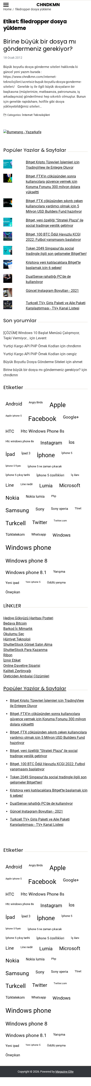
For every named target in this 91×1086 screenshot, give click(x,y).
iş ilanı (75, 475)
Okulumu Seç (13, 634)
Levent (41, 338)
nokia (12, 498)
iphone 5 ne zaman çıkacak (45, 466)
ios (71, 442)
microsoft (69, 485)
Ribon (7, 655)
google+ (71, 417)
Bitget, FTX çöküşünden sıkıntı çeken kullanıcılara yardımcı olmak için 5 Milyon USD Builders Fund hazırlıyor (54, 206)
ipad (10, 454)
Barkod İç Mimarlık (17, 629)
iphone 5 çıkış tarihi (18, 475)
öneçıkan (13, 592)
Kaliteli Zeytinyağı (17, 671)
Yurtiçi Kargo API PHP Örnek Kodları (31, 346)
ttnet (78, 508)
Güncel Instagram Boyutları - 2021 (52, 291)
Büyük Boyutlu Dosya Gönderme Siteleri (34, 362)
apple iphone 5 (14, 415)
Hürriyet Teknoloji (16, 639)
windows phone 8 (26, 561)
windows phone (28, 547)
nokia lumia (35, 496)
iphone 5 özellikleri (50, 475)
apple (57, 405)
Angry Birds (36, 402)
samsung (17, 510)
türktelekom (15, 534)
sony (40, 509)
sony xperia (59, 509)
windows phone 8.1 (26, 572)
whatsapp (38, 534)
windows (61, 535)
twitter (39, 522)
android (14, 404)
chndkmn (73, 346)
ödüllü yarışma (56, 582)
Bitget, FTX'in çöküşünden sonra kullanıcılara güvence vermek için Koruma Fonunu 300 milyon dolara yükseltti (48, 719)
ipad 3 (25, 453)
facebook (42, 418)
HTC (10, 431)
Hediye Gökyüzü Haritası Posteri (28, 618)
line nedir (27, 484)
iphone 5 (66, 453)
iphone (46, 455)
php (53, 496)
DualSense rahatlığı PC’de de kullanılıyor (41, 803)
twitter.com (60, 520)
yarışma (59, 572)
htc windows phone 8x (20, 441)
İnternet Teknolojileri (36, 114)
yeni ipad (12, 583)
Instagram (51, 443)
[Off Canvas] (6, 5)
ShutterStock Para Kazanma (25, 650)
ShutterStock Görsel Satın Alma (27, 644)
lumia (46, 485)
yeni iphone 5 (33, 582)
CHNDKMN (48, 4)
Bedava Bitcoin (15, 623)
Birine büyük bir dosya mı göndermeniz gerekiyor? (39, 45)
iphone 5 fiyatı (13, 465)
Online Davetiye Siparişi (21, 666)
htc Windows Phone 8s (42, 431)
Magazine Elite (64, 1071)
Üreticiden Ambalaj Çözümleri (26, 676)
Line (10, 485)
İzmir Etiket (12, 660)
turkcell (16, 523)
